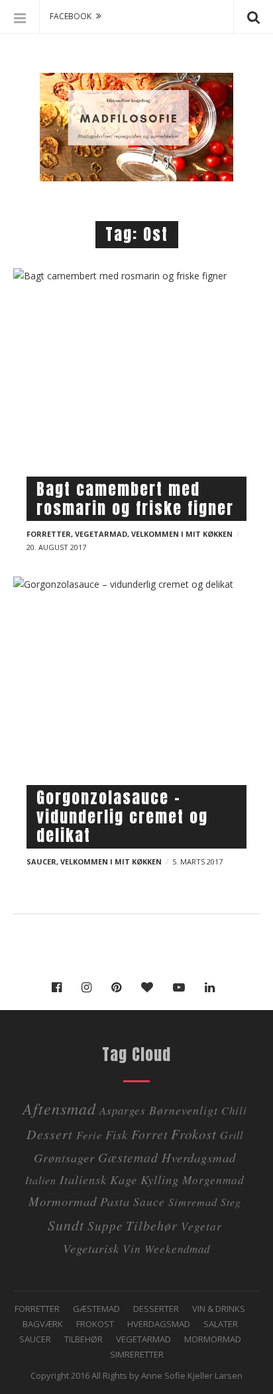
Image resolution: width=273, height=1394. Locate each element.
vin (132, 1248)
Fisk (116, 1134)
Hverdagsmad (199, 1157)
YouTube (182, 988)
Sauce (149, 1201)
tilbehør (152, 1225)
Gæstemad (128, 1157)
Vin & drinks (218, 1309)
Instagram (90, 988)
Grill (231, 1135)
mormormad (62, 1201)
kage (123, 1179)
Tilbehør (83, 1339)
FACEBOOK (70, 16)
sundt (66, 1224)
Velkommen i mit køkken (182, 534)
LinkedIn (213, 988)
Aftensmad (59, 1108)
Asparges (122, 1110)
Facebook (60, 988)
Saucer (41, 861)
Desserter (156, 1309)
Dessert (50, 1133)
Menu (20, 16)
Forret (149, 1133)
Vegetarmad (101, 534)
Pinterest (119, 988)
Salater (220, 1324)
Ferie (89, 1135)
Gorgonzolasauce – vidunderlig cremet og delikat (122, 817)
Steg (231, 1202)
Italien (40, 1180)
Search (253, 16)
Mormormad (212, 1339)
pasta (115, 1201)
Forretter (49, 534)
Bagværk (43, 1324)
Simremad (192, 1202)
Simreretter (137, 1354)
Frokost (194, 1134)
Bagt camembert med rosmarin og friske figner (135, 498)
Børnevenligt (183, 1110)
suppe (105, 1225)
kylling (159, 1179)
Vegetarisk (91, 1248)
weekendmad (177, 1248)
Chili (234, 1110)
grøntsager (64, 1157)
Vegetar (201, 1226)
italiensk (83, 1179)
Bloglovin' (150, 988)
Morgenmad (213, 1179)
